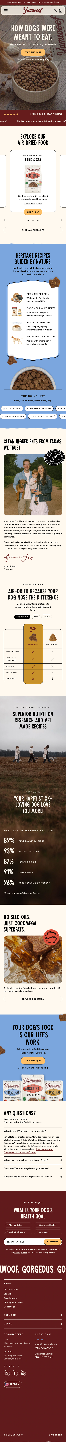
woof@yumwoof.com (46, 1344)
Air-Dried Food (11, 1289)
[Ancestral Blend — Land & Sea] (33, 181)
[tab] (22, 617)
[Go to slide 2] (33, 220)
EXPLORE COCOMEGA (33, 999)
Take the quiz (33, 52)
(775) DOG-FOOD (44, 1348)
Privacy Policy (20, 1252)
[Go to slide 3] (38, 220)
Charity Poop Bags (13, 1302)
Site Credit (55, 1435)
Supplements (10, 1298)
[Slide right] (61, 220)
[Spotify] (23, 1373)
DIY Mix (7, 1294)
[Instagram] (7, 1373)
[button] (60, 10)
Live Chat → (40, 1339)
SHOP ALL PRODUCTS (33, 230)
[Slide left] (5, 220)
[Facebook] (15, 1373)
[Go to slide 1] (28, 220)
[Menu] (6, 10)
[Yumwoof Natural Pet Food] (33, 10)
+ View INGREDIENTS (33, 204)
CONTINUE (52, 1242)
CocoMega (9, 1306)
